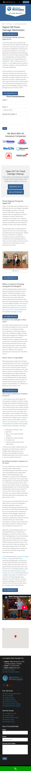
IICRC (20, 526)
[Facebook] (17, 2)
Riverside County (9, 722)
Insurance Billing (9, 670)
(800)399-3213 (16, 186)
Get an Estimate (15, 192)
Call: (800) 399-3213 (10, 34)
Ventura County (9, 720)
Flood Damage (8, 696)
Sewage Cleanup (9, 698)
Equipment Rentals (10, 700)
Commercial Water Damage (12, 704)
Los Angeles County (10, 713)
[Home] (3, 24)
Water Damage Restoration (12, 694)
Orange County (9, 715)
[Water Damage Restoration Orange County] (15, 11)
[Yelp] (22, 2)
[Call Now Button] (15, 768)
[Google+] (20, 2)
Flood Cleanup (8, 24)
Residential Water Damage (12, 706)
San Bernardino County (11, 717)
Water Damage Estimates (11, 672)
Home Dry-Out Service (11, 702)
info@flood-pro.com (10, 2)
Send (4, 128)
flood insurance (14, 405)
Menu (27, 2)
